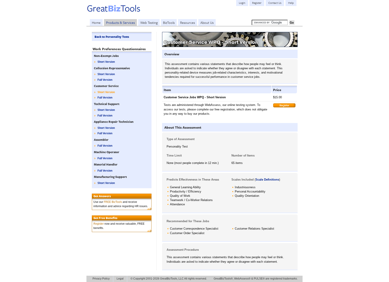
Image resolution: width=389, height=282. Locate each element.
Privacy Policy (101, 278)
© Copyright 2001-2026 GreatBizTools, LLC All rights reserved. (169, 278)
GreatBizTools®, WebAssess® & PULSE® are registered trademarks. (256, 278)
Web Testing (149, 22)
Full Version (104, 79)
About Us (207, 22)
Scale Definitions (267, 179)
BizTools (169, 22)
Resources (187, 22)
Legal (120, 278)
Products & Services (120, 22)
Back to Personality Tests (112, 36)
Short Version (106, 61)
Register (98, 223)
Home (96, 22)
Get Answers (102, 196)
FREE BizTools (113, 202)
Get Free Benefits (105, 218)
